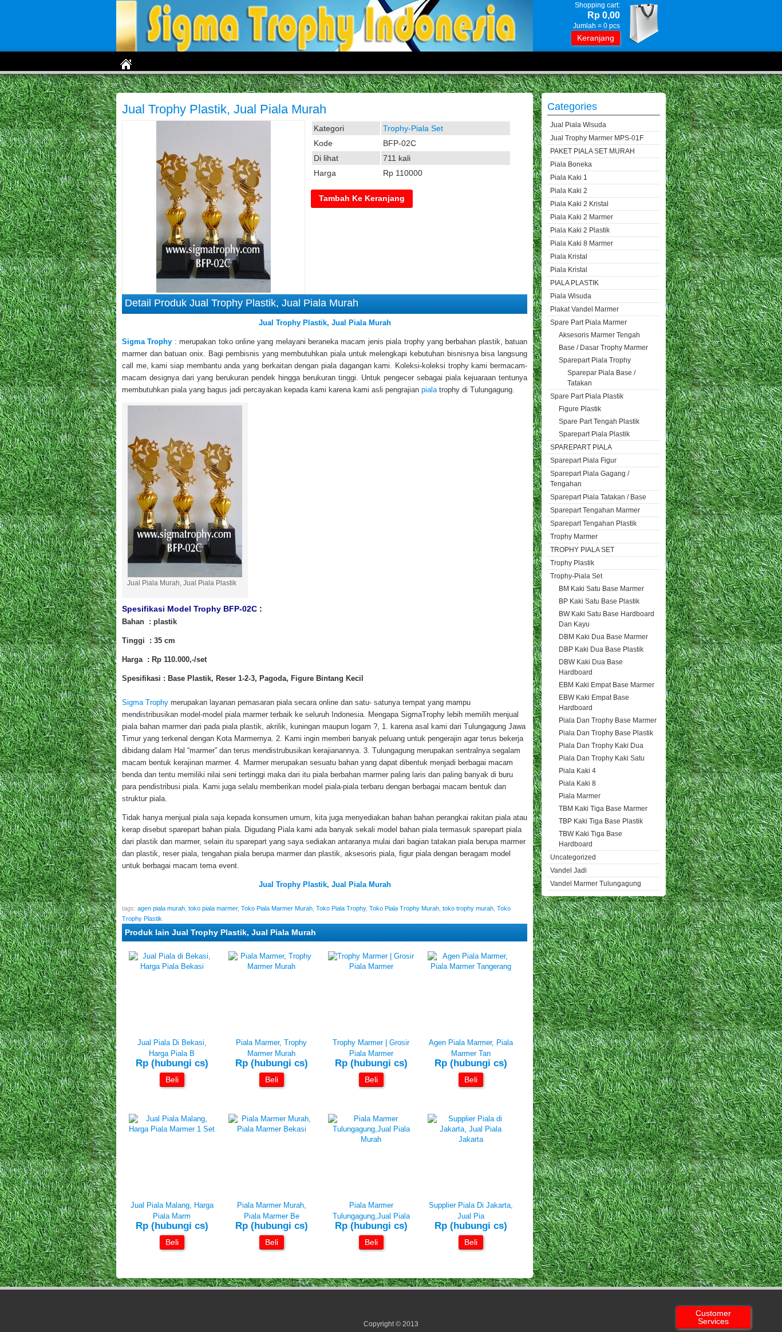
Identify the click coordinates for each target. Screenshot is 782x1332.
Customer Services (713, 1317)
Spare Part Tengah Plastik (599, 421)
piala (429, 389)
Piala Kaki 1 (568, 178)
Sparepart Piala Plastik (594, 434)
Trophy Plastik (572, 563)
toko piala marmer (213, 908)
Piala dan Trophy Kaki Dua (601, 746)
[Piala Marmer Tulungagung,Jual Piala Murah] (371, 1139)
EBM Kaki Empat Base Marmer (606, 685)
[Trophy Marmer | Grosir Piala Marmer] (371, 966)
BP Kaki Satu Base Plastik (599, 601)
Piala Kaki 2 (568, 191)
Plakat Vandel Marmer (584, 309)
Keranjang (595, 37)
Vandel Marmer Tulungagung (595, 884)
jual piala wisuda (578, 125)
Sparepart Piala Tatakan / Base (598, 497)
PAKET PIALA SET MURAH (592, 151)
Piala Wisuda (570, 296)
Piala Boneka (571, 164)
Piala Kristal (568, 257)
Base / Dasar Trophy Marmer (603, 348)
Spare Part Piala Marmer (588, 322)
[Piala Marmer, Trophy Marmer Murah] (271, 966)
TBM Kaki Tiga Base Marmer (603, 809)
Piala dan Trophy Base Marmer (608, 720)
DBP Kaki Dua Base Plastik (601, 649)
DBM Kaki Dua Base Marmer (603, 637)
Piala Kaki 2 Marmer (581, 217)
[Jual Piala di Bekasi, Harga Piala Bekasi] (172, 966)
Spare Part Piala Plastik (586, 396)
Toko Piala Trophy (341, 908)
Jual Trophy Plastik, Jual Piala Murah (224, 109)
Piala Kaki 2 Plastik (580, 230)
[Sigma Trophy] (324, 49)
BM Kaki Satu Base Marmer (601, 589)
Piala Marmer (580, 796)
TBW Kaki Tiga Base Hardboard (590, 839)
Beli (172, 1079)
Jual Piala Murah (361, 322)
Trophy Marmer (574, 537)
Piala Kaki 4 (577, 771)
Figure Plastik (580, 409)
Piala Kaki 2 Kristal (579, 204)
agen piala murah (161, 908)
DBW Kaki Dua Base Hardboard (591, 667)
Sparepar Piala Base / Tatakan (601, 378)
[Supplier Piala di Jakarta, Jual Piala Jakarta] (471, 1139)
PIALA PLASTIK (574, 283)
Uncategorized (573, 857)
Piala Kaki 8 (577, 783)
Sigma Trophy (145, 702)
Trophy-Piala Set (174, 85)
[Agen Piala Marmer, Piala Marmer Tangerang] (471, 966)
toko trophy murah (468, 908)
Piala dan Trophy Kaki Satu (602, 758)
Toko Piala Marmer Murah (277, 908)
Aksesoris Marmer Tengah (599, 335)
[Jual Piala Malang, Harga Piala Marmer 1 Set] (172, 1129)
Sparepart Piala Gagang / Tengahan (589, 479)
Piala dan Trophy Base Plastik (606, 733)
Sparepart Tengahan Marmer (595, 510)
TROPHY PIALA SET (582, 550)
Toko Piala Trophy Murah (404, 908)
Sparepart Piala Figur (583, 460)
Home (127, 85)
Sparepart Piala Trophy (595, 360)
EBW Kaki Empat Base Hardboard (594, 702)
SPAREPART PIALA (581, 447)
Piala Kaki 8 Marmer (581, 243)
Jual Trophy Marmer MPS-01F (596, 138)
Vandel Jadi (568, 870)
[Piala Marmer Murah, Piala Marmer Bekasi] (271, 1129)
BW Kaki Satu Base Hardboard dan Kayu (606, 619)
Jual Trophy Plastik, (295, 322)
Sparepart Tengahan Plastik (593, 523)
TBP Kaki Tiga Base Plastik (601, 821)
